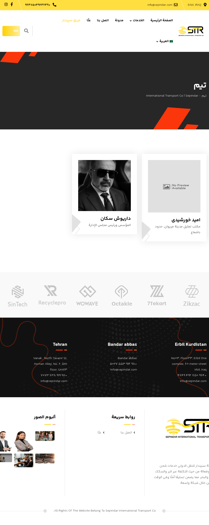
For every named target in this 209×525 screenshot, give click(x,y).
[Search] (26, 31)
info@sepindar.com (159, 5)
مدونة (119, 20)
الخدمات (138, 20)
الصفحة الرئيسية (161, 20)
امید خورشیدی (185, 220)
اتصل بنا (103, 20)
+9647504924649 (37, 5)
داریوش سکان (115, 218)
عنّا (89, 20)
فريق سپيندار (71, 20)
